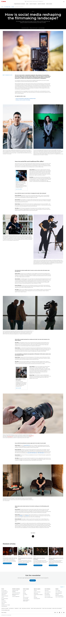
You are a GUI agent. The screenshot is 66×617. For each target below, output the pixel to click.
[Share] (33, 536)
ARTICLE (33, 11)
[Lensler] (28, 3)
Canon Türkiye (3, 612)
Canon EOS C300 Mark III (32, 452)
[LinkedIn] (59, 612)
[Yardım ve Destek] (52, 3)
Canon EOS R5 (31, 435)
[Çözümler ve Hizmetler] (45, 3)
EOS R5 (21, 515)
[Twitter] (61, 612)
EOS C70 (27, 515)
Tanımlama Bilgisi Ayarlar (5, 610)
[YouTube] (63, 612)
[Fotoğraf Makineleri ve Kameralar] (25, 3)
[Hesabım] (64, 1)
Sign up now (33, 580)
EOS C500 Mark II (41, 452)
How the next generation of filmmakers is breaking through (26, 98)
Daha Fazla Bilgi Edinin (7, 563)
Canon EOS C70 (10, 436)
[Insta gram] (57, 612)
